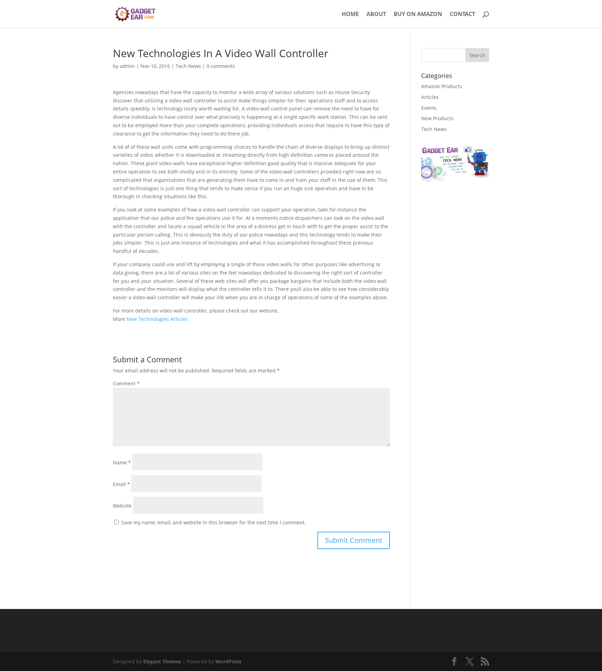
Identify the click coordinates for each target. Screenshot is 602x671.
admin (127, 66)
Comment (126, 383)
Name (122, 462)
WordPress (228, 661)
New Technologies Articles (157, 319)
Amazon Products (441, 86)
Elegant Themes (162, 661)
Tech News (188, 66)
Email (121, 484)
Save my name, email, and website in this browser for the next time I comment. (213, 522)
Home (350, 14)
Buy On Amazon (418, 14)
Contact (462, 14)
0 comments (221, 66)
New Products (437, 118)
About (376, 14)
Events (429, 108)
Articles (430, 97)
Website (122, 505)
